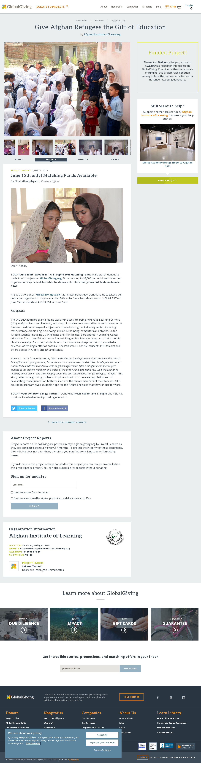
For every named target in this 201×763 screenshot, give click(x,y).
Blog (158, 6)
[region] (63, 743)
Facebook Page (31, 551)
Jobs (121, 722)
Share (115, 159)
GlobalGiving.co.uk (48, 294)
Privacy (153, 757)
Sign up (34, 506)
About (103, 6)
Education (82, 20)
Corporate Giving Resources (171, 722)
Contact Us (125, 732)
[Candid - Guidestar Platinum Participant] (154, 746)
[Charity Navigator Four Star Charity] (143, 746)
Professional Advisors (17, 727)
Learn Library (169, 713)
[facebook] (157, 697)
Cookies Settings (102, 750)
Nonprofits (116, 6)
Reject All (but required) (102, 742)
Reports (51, 159)
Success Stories (165, 732)
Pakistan (99, 20)
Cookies (163, 757)
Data (192, 757)
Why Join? (49, 722)
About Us (127, 713)
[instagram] (171, 697)
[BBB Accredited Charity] (168, 746)
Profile (28, 554)
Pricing (180, 757)
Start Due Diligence (54, 718)
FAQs (122, 727)
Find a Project (167, 180)
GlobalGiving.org (51, 278)
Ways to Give (12, 718)
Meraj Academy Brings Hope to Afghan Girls (167, 164)
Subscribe (130, 668)
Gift (173, 6)
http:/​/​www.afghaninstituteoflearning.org (45, 548)
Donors (12, 713)
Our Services (88, 718)
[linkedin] (183, 697)
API (186, 757)
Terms (171, 757)
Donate (50, 6)
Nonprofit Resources (168, 718)
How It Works (126, 718)
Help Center (131, 697)
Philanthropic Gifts (16, 722)
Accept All (102, 734)
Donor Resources (166, 727)
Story (19, 159)
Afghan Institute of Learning (102, 34)
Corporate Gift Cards (93, 727)
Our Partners (88, 722)
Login (189, 5)
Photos (83, 159)
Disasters (147, 6)
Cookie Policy (33, 743)
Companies (132, 6)
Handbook (49, 727)
